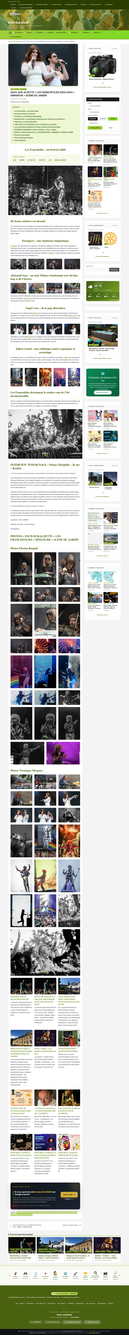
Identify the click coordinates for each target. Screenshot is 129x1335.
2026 (95, 442)
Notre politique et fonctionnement (36, 1297)
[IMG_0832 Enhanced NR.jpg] (72, 264)
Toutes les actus (102, 213)
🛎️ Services (95, 32)
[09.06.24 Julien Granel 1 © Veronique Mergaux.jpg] (17, 377)
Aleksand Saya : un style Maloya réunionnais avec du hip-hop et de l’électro (39, 119)
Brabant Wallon (97, 202)
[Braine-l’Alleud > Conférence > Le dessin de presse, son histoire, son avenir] (95, 436)
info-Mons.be (30, 1303)
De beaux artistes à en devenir (24, 114)
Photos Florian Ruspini (21, 135)
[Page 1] (102, 83)
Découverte (109, 544)
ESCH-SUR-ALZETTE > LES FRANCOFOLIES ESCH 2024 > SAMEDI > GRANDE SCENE (27, 1226)
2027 (95, 421)
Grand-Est (84, 1251)
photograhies (72, 1212)
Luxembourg (109, 4)
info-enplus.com (41, 1303)
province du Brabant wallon (47, 1251)
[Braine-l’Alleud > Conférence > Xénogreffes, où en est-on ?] (110, 436)
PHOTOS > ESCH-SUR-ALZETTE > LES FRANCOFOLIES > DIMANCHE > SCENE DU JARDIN (43, 132)
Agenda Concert (60, 160)
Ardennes (76, 1251)
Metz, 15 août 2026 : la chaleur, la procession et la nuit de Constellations (69, 1110)
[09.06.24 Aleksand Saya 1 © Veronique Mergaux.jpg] (72, 288)
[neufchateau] (22, 1245)
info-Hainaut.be (101, 1303)
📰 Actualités (17, 32)
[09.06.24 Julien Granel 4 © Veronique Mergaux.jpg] (45, 377)
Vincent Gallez (22, 99)
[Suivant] (119, 1275)
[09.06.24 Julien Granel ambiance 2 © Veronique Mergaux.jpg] (45, 952)
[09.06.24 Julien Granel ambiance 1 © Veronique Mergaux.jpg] (69, 910)
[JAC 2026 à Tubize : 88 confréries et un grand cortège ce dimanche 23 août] (95, 195)
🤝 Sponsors (85, 32)
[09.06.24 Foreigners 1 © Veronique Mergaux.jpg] (18, 264)
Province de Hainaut (95, 4)
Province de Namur (42, 4)
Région (90, 103)
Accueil (10, 32)
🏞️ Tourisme (39, 32)
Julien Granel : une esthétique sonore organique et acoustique (35, 124)
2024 (12, 89)
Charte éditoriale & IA (94, 1333)
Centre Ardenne (26, 1249)
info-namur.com (90, 1303)
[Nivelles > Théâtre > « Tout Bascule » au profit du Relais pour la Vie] (95, 171)
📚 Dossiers (49, 32)
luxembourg (63, 1212)
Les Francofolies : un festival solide (26, 111)
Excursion (113, 544)
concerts (32, 1212)
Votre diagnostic (20, 140)
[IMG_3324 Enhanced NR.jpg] (60, 377)
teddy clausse (27, 1214)
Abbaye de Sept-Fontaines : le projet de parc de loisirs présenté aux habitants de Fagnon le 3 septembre (78, 1259)
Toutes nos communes (26, 7)
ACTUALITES (23, 89)
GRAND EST (40, 1212)
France (14, 7)
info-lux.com (18, 22)
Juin (49, 160)
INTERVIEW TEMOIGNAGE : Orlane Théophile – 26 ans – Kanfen (35, 129)
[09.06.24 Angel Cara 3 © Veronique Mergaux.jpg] (54, 329)
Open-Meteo (115, 299)
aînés (98, 421)
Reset (110, 128)
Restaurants (53, 1249)
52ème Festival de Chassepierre (109, 179)
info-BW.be (71, 1303)
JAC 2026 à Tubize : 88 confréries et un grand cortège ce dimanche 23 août (21, 1110)
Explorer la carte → (103, 392)
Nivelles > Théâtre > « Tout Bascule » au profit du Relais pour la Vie (45, 1051)
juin (47, 1212)
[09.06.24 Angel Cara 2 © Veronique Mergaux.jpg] (72, 329)
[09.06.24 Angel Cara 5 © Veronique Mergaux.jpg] (18, 329)
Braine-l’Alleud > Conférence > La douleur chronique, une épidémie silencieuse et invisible (45, 1155)
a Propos (110, 1303)
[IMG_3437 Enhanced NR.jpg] (31, 377)
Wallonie (13, 4)
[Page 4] (104, 354)
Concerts (42, 160)
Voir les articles (95, 128)
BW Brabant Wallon (71, 4)
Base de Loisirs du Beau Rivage (109, 157)
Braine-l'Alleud (43, 1249)
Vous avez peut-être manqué (21, 1234)
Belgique (115, 1251)
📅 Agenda (28, 32)
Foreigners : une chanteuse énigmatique (28, 116)
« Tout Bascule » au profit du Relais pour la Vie (95, 180)
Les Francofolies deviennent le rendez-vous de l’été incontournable (37, 127)
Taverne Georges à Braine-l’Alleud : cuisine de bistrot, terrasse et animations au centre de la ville (48, 1259)
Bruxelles (84, 4)
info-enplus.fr (52, 1303)
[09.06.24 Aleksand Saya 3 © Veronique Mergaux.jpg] (54, 288)
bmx (113, 603)
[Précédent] (9, 1275)
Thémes (17, 89)
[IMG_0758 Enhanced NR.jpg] (54, 264)
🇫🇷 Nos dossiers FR (15, 36)
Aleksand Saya (28, 298)
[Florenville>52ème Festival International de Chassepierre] (110, 171)
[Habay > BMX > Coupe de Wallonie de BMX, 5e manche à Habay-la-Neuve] (110, 597)
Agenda (112, 118)
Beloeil (96, 603)
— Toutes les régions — (95, 106)
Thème (89, 109)
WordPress (76, 1297)
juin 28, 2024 (14, 99)
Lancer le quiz (68, 1194)
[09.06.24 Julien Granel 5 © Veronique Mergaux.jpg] (21, 875)
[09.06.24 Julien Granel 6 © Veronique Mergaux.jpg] (45, 875)
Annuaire (103, 118)
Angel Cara (37, 313)
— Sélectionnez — (94, 123)
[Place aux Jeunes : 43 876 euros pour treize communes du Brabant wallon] (110, 517)
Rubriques (93, 118)
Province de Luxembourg (25, 4)
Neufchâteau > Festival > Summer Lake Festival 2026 (20, 1257)
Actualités (25, 1212)
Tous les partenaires (102, 256)
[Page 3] (102, 354)
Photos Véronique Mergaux (23, 137)
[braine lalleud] (50, 1245)
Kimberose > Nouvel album (70, 1225)
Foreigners (14, 246)
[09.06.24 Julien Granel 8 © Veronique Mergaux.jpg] (21, 910)
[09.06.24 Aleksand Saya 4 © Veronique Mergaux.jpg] (36, 288)
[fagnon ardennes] (78, 1245)
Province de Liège (56, 4)
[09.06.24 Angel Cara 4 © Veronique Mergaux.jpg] (36, 329)
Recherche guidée (92, 115)
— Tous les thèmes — (95, 112)
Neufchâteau (14, 1251)
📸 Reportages (61, 32)
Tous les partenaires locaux (102, 87)
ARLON (93, 202)
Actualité (89, 202)
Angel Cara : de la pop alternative (25, 122)
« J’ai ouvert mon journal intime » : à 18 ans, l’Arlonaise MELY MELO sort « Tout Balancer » (45, 1110)
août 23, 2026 (13, 1260)
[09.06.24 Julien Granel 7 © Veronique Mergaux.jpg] (69, 875)
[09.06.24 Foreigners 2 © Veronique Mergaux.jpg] (36, 264)
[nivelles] (107, 1245)
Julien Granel (68, 357)
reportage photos (17, 1214)
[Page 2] (103, 252)
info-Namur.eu (80, 1303)
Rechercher (89, 266)
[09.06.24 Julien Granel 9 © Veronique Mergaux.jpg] (74, 377)
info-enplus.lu (62, 1303)
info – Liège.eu (20, 1303)
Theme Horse (56, 1297)
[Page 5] (105, 354)
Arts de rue (106, 180)
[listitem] (15, 1275)
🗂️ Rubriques (73, 32)
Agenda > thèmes (91, 421)
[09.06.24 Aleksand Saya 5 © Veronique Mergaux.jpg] (18, 288)
